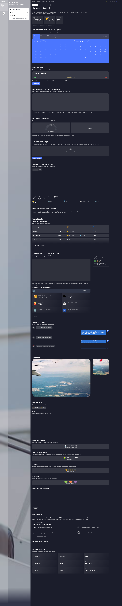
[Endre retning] (50, 8)
